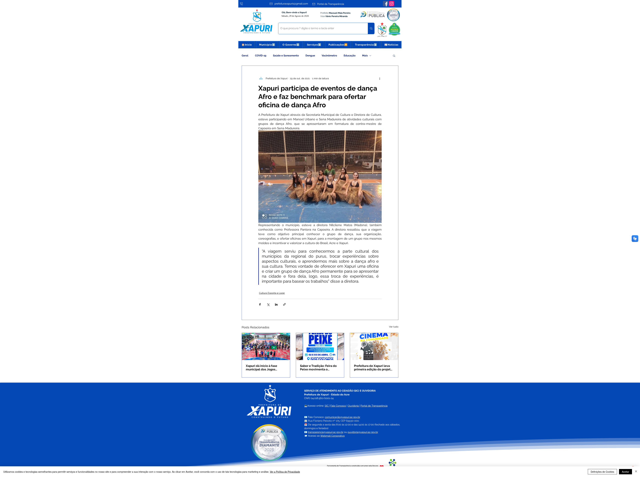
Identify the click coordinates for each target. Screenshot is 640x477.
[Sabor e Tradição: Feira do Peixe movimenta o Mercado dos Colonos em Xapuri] (320, 346)
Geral (245, 55)
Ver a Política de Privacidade (285, 471)
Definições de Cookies (602, 471)
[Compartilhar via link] (284, 304)
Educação (350, 55)
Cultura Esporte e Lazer (272, 293)
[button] (267, 44)
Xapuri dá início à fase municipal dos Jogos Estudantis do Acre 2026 (263, 367)
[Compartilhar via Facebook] (260, 304)
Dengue (310, 55)
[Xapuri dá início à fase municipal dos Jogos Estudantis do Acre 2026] (266, 346)
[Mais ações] (380, 78)
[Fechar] (636, 471)
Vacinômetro (329, 55)
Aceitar (625, 471)
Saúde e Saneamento (286, 55)
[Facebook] (385, 3)
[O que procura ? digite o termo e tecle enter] (371, 28)
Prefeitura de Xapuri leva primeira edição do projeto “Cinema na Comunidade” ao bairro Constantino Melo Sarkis (373, 367)
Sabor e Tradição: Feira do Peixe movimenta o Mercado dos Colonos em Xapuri (318, 367)
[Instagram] (391, 3)
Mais (365, 55)
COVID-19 (260, 55)
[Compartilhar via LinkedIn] (276, 304)
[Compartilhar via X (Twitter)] (268, 304)
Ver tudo (393, 326)
